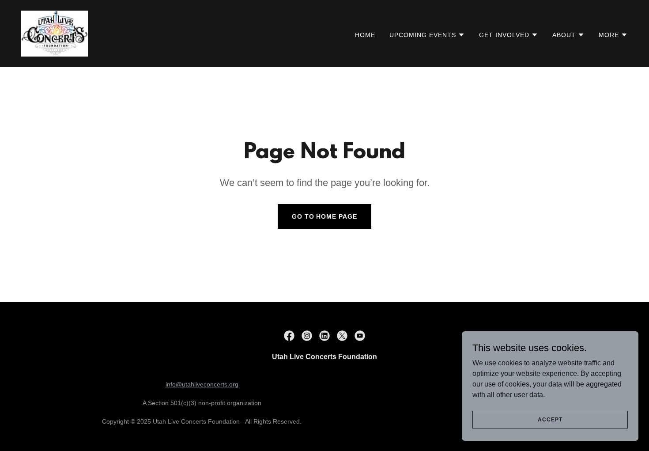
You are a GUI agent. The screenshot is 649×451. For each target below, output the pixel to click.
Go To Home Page (325, 216)
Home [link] (365, 34)
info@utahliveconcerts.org (202, 384)
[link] (54, 33)
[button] (427, 35)
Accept (550, 419)
